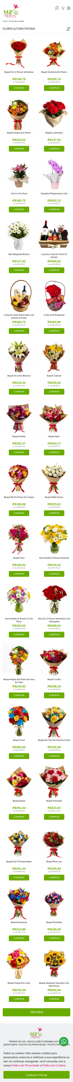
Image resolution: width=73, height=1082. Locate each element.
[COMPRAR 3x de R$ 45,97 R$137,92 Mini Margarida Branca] (19, 235)
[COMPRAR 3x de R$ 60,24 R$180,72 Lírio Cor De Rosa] (19, 174)
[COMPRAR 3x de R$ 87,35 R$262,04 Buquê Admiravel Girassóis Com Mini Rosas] (54, 964)
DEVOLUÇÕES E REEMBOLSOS (43, 1041)
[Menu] (68, 8)
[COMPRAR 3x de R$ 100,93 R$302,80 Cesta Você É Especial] (54, 296)
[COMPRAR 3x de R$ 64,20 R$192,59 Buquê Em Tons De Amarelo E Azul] (54, 721)
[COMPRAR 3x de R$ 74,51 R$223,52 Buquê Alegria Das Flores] (19, 114)
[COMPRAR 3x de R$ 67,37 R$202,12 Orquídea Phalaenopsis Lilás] (54, 174)
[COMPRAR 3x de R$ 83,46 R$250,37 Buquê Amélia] (19, 417)
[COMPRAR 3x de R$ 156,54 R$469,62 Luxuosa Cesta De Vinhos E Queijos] (54, 235)
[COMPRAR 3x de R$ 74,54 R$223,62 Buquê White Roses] (54, 478)
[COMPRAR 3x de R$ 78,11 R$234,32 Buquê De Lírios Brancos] (19, 356)
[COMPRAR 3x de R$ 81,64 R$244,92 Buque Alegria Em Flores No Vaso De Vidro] (19, 660)
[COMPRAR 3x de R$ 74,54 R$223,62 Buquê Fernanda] (54, 782)
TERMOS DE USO (17, 1041)
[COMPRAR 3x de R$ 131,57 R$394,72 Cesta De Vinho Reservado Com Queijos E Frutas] (19, 296)
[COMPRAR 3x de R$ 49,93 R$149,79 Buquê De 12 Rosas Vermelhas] (19, 53)
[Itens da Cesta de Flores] (63, 8)
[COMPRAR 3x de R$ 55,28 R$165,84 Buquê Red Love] (54, 842)
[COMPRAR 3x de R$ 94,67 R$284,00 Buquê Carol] (19, 721)
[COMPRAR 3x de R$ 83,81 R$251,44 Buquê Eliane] (19, 782)
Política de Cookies (54, 1065)
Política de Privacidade (25, 1065)
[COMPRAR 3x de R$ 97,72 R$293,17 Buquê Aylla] (54, 417)
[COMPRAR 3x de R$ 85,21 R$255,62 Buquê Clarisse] (54, 356)
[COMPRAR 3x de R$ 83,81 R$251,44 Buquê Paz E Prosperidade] (19, 842)
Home (5, 21)
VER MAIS (36, 1012)
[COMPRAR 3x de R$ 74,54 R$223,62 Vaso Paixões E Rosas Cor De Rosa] (19, 599)
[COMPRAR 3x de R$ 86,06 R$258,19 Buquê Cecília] (54, 660)
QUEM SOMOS (10, 1044)
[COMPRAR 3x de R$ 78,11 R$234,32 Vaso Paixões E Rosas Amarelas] (54, 539)
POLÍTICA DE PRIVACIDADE (32, 1044)
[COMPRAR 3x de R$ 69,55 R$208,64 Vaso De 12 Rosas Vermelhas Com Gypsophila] (54, 599)
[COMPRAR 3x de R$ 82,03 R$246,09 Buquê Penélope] (54, 903)
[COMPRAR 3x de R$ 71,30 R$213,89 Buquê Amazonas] (19, 903)
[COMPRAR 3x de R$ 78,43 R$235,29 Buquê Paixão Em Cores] (19, 964)
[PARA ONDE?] (57, 8)
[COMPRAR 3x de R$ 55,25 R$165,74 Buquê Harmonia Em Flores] (54, 53)
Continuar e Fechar (36, 1075)
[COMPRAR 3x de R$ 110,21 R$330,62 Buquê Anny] (19, 539)
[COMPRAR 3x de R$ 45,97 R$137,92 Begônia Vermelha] (54, 114)
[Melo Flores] (36, 1033)
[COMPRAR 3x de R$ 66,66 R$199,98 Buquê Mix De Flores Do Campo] (19, 478)
